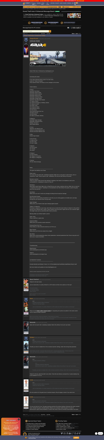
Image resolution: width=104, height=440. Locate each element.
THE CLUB (47, 4)
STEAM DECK (42, 4)
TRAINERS (39, 3)
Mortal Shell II (69, 429)
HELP (73, 3)
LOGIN (74, 7)
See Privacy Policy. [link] (32, 438)
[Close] (19, 419)
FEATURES (53, 3)
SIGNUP (78, 7)
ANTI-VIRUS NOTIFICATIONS (33, 434)
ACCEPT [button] (76, 437)
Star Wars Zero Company (76, 423)
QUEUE (61, 3)
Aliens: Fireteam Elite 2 (75, 426)
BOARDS (65, 3)
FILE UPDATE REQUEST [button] (53, 22)
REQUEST (57, 3)
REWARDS (69, 3)
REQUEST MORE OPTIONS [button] (37, 22)
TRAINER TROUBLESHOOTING (34, 433)
